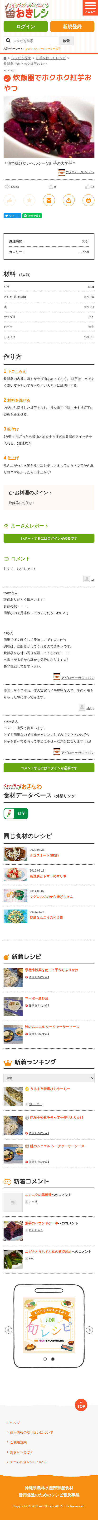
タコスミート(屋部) (44, 855)
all (92, 580)
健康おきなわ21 (39, 977)
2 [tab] (52, 1359)
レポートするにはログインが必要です (49, 538)
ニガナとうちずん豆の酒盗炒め (48, 1251)
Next (89, 1330)
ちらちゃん (36, 1230)
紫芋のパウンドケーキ (41, 1223)
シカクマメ (32, 48)
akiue (90, 708)
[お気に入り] (29, 200)
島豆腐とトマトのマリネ (48, 876)
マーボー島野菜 (36, 998)
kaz (31, 1258)
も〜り (33, 1201)
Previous (8, 1330)
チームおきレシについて (28, 1462)
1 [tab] (45, 1359)
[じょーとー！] (9, 200)
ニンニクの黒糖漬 (38, 1195)
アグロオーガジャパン (80, 172)
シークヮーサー (46, 48)
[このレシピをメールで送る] (49, 200)
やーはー (35, 1104)
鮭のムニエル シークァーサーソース (52, 1027)
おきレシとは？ (21, 1452)
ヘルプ (15, 1423)
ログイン (25, 26)
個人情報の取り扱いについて (31, 1432)
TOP (81, 1406)
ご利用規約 (18, 1442)
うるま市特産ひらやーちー (50, 1089)
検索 (66, 41)
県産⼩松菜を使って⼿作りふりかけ (51, 970)
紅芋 (58, 48)
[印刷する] (88, 200)
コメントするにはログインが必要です (49, 768)
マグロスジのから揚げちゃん (51, 897)
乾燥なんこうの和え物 (46, 917)
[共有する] (69, 200)
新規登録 (72, 26)
